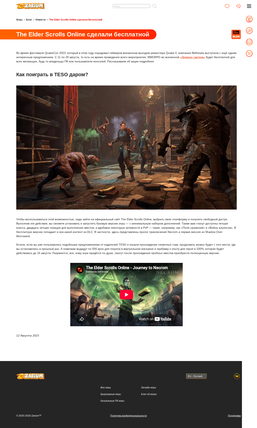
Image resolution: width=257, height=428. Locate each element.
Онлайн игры (148, 387)
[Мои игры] (227, 6)
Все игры (106, 387)
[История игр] (238, 6)
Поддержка (234, 415)
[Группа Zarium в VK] (237, 376)
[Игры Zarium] (30, 4)
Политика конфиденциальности (128, 415)
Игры (19, 19)
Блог (29, 19)
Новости (41, 19)
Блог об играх (149, 394)
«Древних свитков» (192, 57)
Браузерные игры (111, 394)
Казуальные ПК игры (112, 400)
